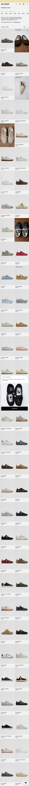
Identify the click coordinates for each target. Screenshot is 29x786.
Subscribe (14, 408)
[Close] (26, 376)
